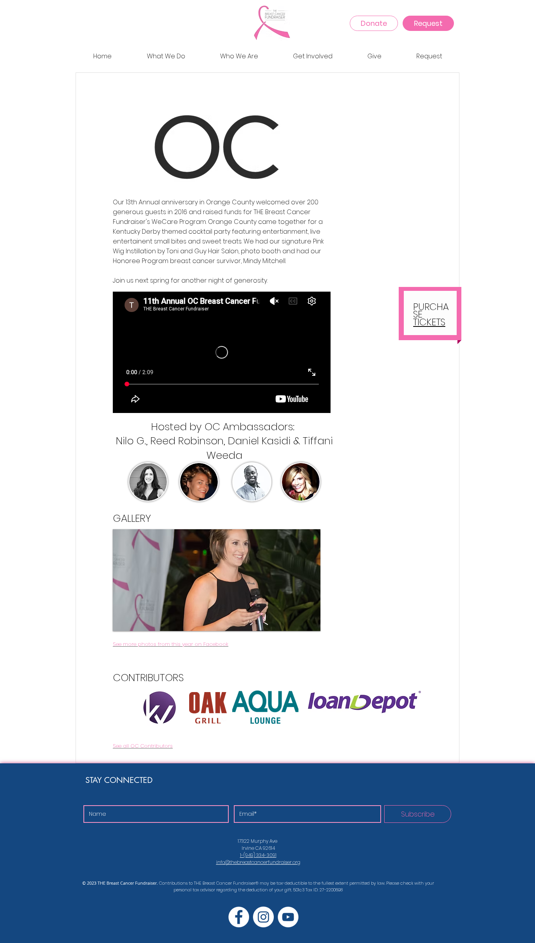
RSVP (430, 149)
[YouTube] (288, 917)
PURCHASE (431, 310)
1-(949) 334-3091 (258, 855)
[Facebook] (238, 917)
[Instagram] (263, 917)
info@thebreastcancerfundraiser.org (258, 862)
